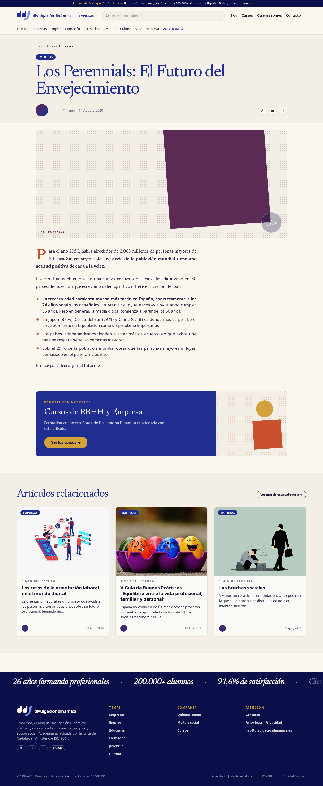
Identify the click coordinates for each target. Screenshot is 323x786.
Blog (234, 15)
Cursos (247, 15)
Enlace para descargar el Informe (68, 366)
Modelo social (188, 722)
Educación (72, 29)
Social (139, 29)
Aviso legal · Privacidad (264, 722)
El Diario (51, 46)
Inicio (39, 46)
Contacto (293, 15)
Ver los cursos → (66, 442)
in (272, 110)
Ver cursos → (173, 29)
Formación (91, 29)
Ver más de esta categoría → (281, 494)
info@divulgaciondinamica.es (269, 730)
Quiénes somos (269, 15)
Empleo (56, 29)
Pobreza (153, 29)
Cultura (125, 29)
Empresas (39, 29)
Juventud (109, 29)
